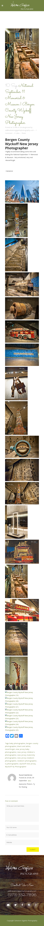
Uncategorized (25, 127)
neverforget (10, 749)
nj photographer (12, 764)
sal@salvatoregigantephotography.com (19, 130)
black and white (23, 746)
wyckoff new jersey (28, 764)
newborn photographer (27, 761)
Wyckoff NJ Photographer (15, 767)
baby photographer (17, 743)
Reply (29, 781)
